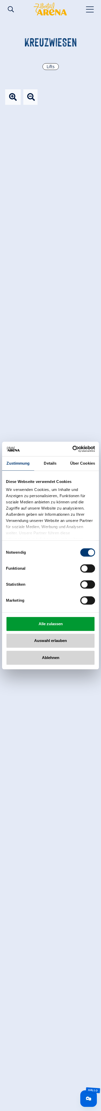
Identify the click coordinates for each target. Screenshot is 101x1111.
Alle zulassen (51, 624)
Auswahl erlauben (50, 640)
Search (11, 9)
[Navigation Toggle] (90, 9)
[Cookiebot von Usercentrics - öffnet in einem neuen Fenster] (72, 449)
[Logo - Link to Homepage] (50, 9)
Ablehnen (50, 657)
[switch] (87, 568)
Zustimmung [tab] (18, 463)
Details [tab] (50, 463)
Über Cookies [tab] (82, 463)
